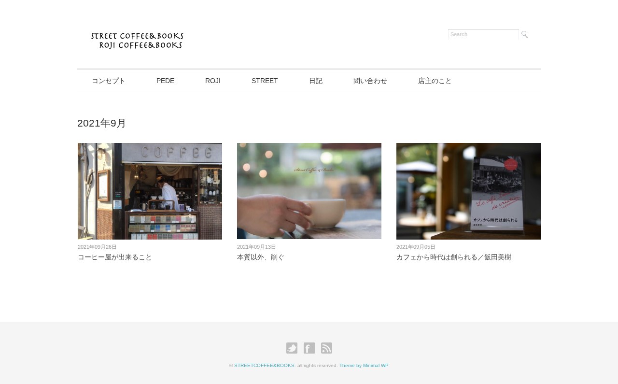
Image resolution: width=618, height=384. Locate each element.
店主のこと (435, 81)
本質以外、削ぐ (260, 257)
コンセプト (109, 81)
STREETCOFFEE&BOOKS (264, 365)
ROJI (213, 81)
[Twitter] (294, 348)
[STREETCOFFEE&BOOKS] (139, 33)
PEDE (165, 81)
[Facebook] (312, 348)
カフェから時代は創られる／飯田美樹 (453, 257)
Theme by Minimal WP (364, 365)
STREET (265, 81)
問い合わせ (370, 81)
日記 (316, 81)
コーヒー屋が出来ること (115, 257)
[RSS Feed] (326, 348)
